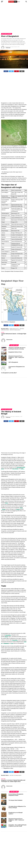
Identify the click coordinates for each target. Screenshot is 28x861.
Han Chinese (15, 468)
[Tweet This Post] (11, 71)
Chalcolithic (8, 635)
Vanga (21, 507)
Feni (12, 643)
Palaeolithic (15, 640)
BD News (22, 328)
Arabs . (22, 468)
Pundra (3, 509)
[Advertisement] (14, 19)
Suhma (18, 509)
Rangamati (6, 643)
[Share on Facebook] (6, 71)
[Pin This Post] (16, 71)
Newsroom (8, 47)
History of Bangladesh (15, 775)
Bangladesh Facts (14, 328)
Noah (6, 502)
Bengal (6, 636)
